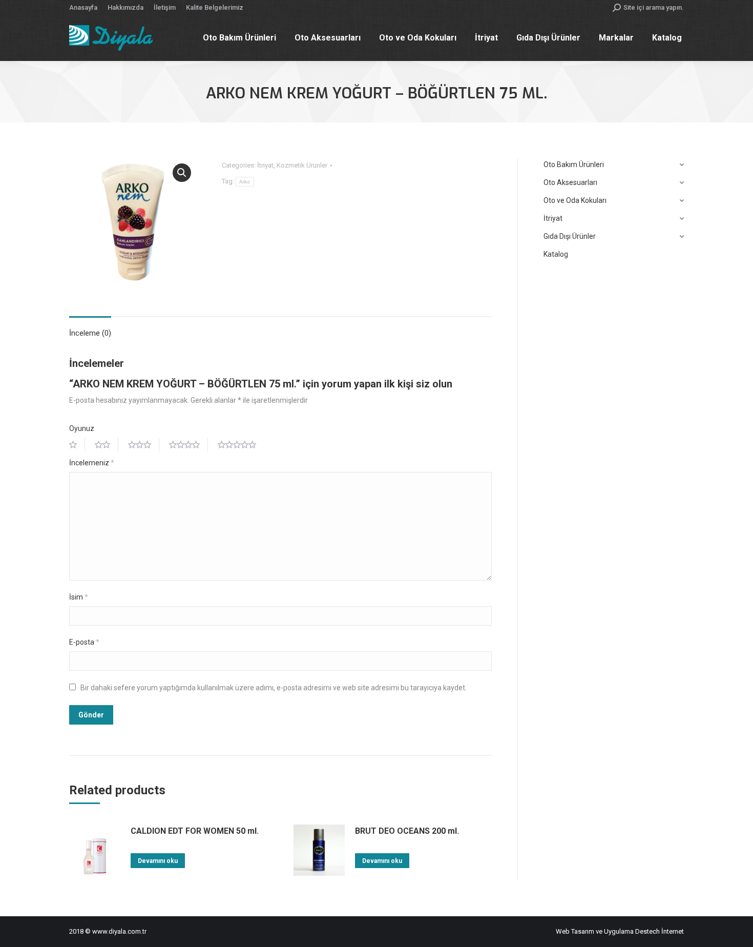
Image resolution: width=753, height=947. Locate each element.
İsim (78, 597)
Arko (244, 181)
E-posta (84, 642)
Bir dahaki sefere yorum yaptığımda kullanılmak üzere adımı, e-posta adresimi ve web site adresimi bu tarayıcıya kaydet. (273, 688)
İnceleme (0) (90, 333)
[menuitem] (83, 7)
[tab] (90, 328)
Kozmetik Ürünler (302, 165)
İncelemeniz (91, 463)
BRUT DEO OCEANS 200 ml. (407, 831)
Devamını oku (158, 860)
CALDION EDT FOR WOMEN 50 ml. (195, 831)
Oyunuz (81, 428)
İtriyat (265, 165)
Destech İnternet (659, 931)
